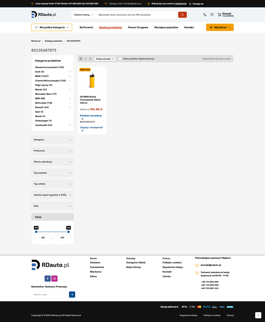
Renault (42, 107)
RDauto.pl (35, 41)
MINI (40, 98)
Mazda (41, 89)
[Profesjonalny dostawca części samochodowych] (43, 15)
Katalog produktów (53, 41)
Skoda (40, 116)
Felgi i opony (43, 85)
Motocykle (43, 102)
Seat (39, 111)
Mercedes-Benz (46, 94)
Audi (39, 71)
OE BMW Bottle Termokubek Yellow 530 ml (90, 99)
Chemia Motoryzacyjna (50, 80)
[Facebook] (48, 278)
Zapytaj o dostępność (91, 127)
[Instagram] (54, 278)
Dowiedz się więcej (91, 115)
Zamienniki (43, 125)
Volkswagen (43, 120)
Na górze (258, 315)
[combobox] (83, 14)
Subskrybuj (72, 294)
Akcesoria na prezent (49, 67)
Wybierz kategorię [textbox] (83, 14)
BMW (42, 76)
